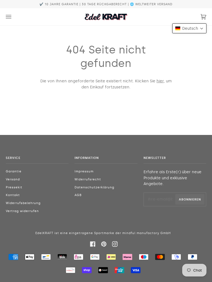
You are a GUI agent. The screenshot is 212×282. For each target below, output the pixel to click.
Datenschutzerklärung (94, 187)
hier (160, 81)
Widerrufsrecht (88, 179)
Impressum (84, 171)
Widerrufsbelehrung (23, 203)
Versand (13, 179)
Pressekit (14, 187)
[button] (189, 28)
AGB (78, 195)
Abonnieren (190, 199)
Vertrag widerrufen (22, 211)
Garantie (14, 171)
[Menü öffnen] (14, 16)
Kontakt (13, 195)
